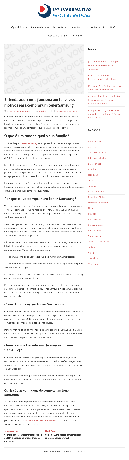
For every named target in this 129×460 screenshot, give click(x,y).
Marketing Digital (96, 197)
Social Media (94, 236)
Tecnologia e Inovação (66, 111)
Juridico (92, 186)
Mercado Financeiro (98, 202)
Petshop (92, 214)
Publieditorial (94, 219)
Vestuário (77, 35)
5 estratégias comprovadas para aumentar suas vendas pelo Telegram (104, 65)
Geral (90, 180)
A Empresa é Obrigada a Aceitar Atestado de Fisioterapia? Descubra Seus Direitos (105, 114)
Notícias (114, 27)
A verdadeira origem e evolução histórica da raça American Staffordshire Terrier (104, 100)
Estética (92, 169)
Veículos (92, 253)
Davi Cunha (44, 111)
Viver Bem (77, 27)
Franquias (93, 175)
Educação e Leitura (57, 35)
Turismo (92, 247)
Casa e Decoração (96, 27)
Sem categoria (95, 225)
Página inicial (17, 27)
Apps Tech (93, 147)
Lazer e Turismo (96, 191)
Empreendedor (38, 27)
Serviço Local (60, 27)
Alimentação (94, 141)
